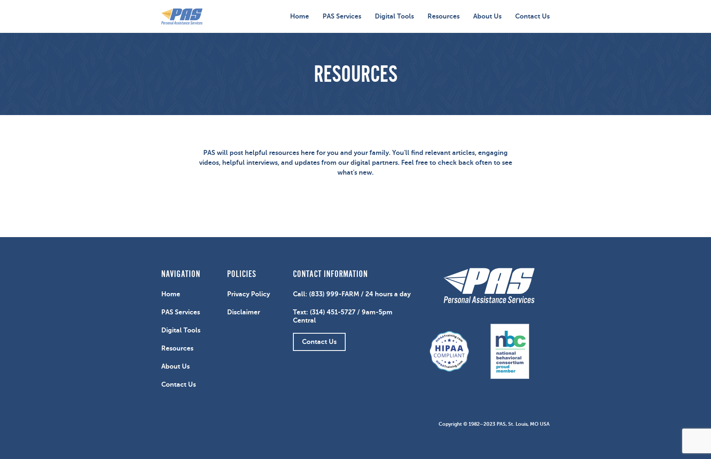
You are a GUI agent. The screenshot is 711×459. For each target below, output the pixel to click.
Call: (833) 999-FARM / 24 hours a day (352, 294)
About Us (487, 16)
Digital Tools (394, 16)
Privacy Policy (248, 294)
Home (299, 16)
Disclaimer (243, 312)
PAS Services (342, 16)
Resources (444, 16)
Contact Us (532, 16)
